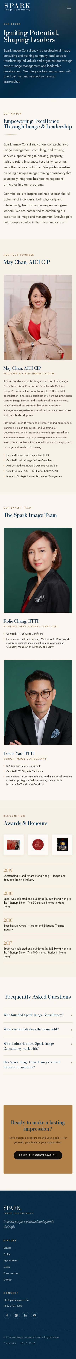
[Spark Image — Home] (17, 7)
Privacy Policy (10, 1343)
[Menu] (68, 7)
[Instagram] (16, 1315)
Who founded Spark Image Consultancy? (38, 1015)
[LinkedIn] (25, 1315)
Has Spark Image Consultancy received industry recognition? (38, 1064)
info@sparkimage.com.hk (16, 1300)
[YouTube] (34, 1315)
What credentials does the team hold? (38, 1029)
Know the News (11, 1273)
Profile (7, 1254)
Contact (7, 1279)
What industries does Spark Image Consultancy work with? (38, 1046)
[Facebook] (7, 1315)
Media (7, 1267)
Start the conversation (38, 1155)
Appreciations (10, 1260)
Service (7, 1248)
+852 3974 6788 (13, 1306)
